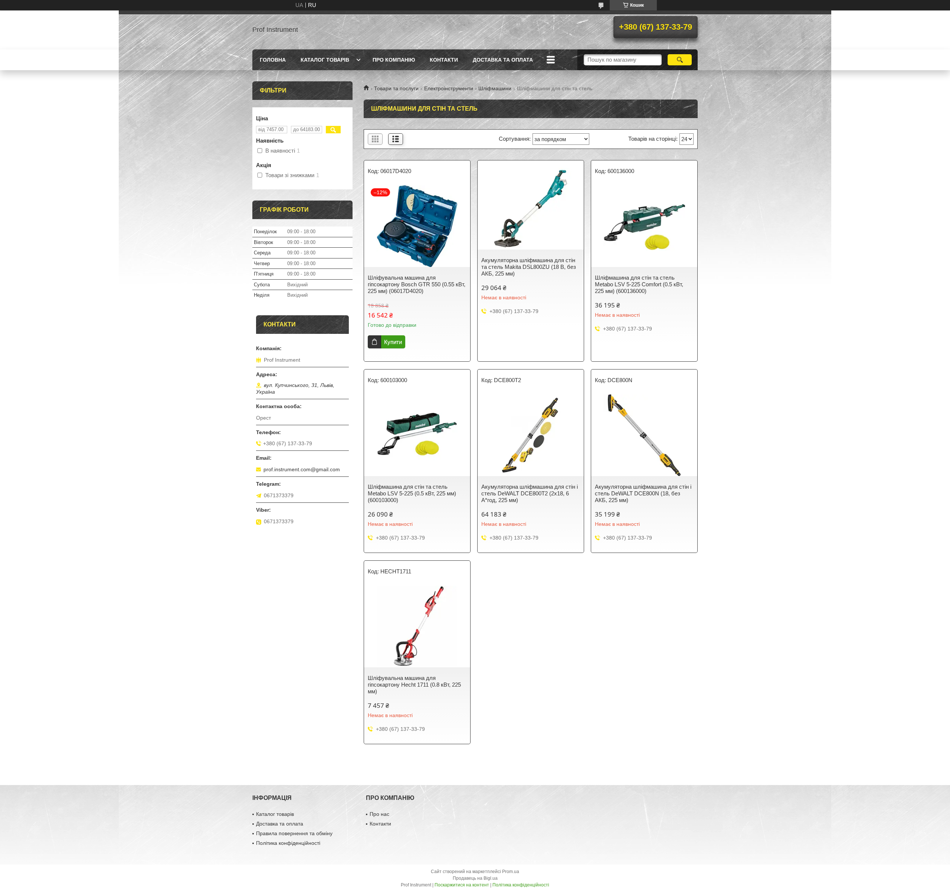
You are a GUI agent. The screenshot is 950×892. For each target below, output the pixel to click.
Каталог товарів (325, 60)
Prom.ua (510, 871)
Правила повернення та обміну (294, 833)
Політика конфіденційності (288, 843)
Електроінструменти (448, 88)
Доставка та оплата (503, 60)
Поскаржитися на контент (462, 885)
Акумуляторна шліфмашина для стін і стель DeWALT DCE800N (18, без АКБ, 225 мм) (643, 493)
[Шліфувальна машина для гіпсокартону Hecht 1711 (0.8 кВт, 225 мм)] (417, 626)
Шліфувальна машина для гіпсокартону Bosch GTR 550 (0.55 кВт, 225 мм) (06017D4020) (416, 284)
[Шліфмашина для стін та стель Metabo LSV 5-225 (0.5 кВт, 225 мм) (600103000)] (417, 435)
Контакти (444, 60)
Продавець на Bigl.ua (475, 878)
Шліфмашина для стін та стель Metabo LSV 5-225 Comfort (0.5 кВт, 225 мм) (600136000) (639, 284)
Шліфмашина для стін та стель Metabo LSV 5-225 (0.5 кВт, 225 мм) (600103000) (412, 493)
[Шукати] (680, 59)
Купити (393, 342)
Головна (273, 60)
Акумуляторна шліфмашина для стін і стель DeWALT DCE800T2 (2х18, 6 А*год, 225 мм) (529, 493)
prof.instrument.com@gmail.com (301, 469)
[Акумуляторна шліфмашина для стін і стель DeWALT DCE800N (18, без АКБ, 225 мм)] (644, 435)
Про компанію (394, 60)
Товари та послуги (396, 88)
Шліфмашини (494, 88)
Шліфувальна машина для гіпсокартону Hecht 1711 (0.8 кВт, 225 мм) (414, 684)
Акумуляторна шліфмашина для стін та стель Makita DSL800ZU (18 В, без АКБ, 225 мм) (528, 267)
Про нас (379, 814)
